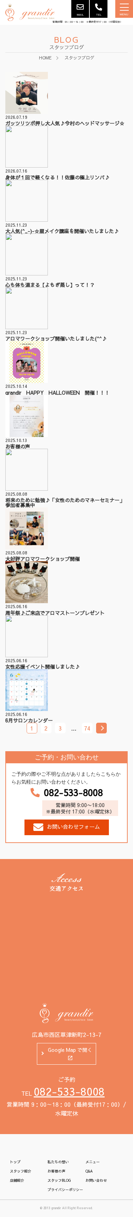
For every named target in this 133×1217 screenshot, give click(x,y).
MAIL (80, 14)
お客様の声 (56, 1171)
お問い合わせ (96, 1180)
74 (87, 728)
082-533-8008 (73, 792)
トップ (15, 1161)
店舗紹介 (17, 1180)
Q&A (89, 1171)
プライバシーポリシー (65, 1189)
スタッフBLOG (59, 1180)
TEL (98, 14)
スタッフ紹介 (20, 1171)
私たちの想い (58, 1161)
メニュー (92, 1161)
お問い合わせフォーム (73, 826)
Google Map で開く (70, 1049)
